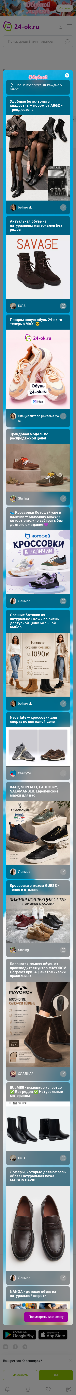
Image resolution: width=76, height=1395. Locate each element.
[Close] (67, 75)
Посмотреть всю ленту (46, 1317)
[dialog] (38, 697)
